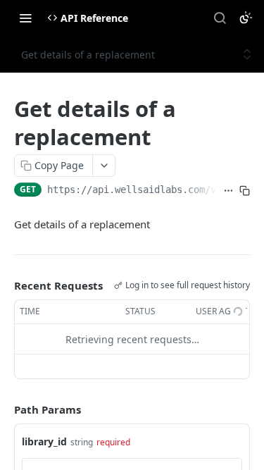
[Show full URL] (228, 191)
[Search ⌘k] (219, 17)
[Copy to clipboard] (244, 191)
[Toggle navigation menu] (25, 17)
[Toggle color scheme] (245, 17)
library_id (44, 441)
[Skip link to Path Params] (4, 410)
